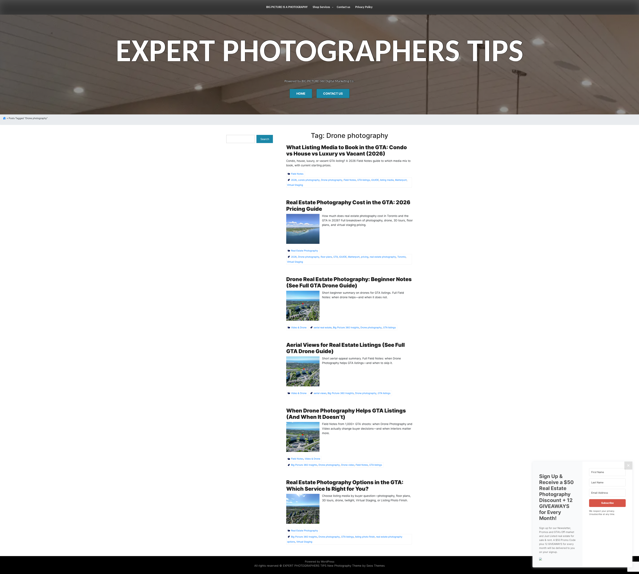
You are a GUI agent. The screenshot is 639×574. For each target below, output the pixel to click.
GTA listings (363, 179)
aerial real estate (323, 327)
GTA (335, 256)
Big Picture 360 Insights (346, 327)
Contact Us (333, 93)
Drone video (347, 464)
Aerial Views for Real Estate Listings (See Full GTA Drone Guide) (345, 348)
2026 (294, 179)
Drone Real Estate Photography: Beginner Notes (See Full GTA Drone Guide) (349, 282)
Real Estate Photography (304, 250)
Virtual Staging (295, 184)
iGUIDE (375, 179)
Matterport (401, 179)
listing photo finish (365, 536)
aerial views (320, 393)
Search (264, 139)
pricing (364, 256)
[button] (557, 559)
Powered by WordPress (319, 561)
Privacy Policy (364, 7)
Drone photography (331, 179)
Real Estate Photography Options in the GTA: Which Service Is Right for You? (344, 485)
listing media (387, 179)
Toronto (401, 256)
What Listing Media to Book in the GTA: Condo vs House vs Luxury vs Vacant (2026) (346, 150)
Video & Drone (299, 327)
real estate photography (383, 256)
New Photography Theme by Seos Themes (356, 565)
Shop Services (321, 7)
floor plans (326, 256)
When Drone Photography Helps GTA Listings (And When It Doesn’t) (346, 413)
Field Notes (297, 173)
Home (300, 93)
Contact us (343, 7)
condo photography (309, 179)
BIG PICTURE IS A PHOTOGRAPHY (287, 7)
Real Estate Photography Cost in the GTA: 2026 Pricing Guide (348, 205)
